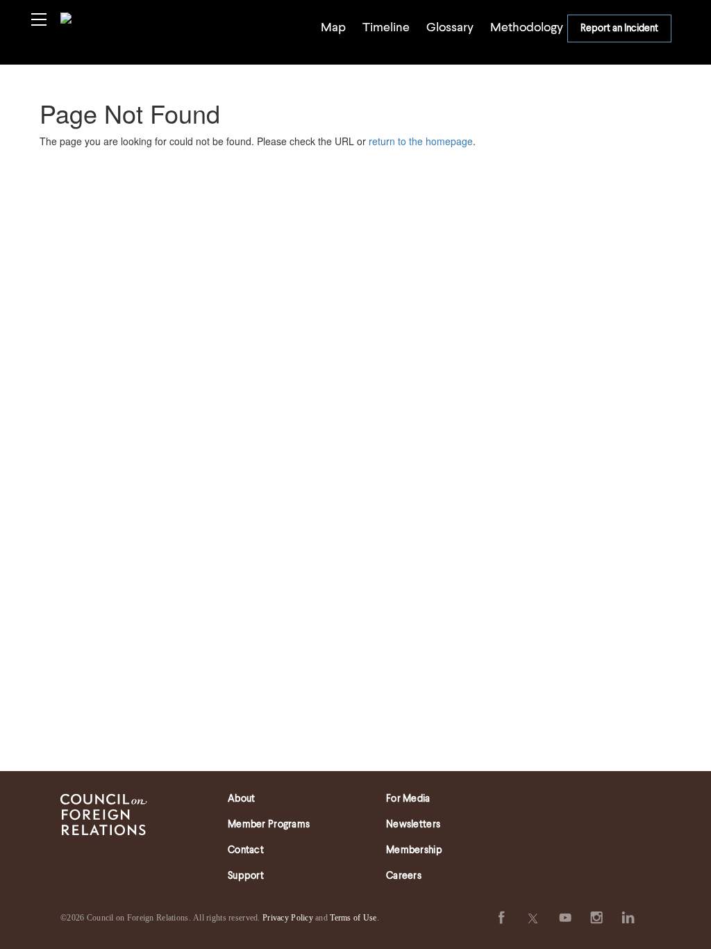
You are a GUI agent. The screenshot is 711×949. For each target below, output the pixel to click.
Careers (403, 876)
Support (246, 876)
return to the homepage (421, 141)
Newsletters (413, 825)
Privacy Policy (287, 918)
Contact (246, 850)
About (241, 799)
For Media (408, 799)
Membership (414, 850)
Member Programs (269, 825)
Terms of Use (353, 918)
